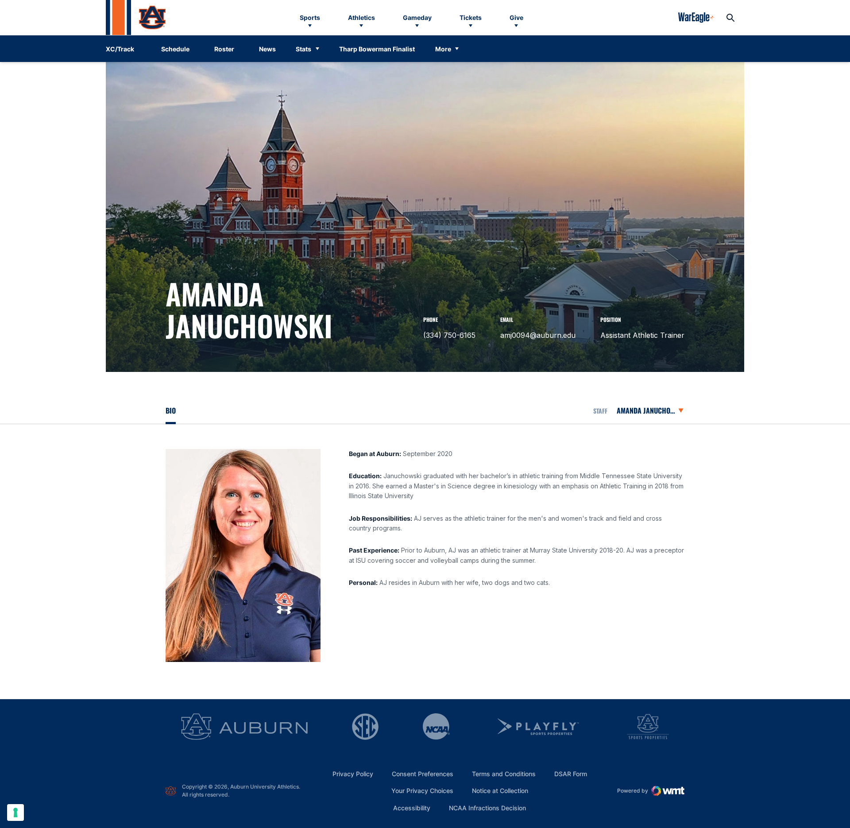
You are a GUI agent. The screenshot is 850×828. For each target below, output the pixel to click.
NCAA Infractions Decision (487, 808)
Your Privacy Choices (422, 790)
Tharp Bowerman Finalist (377, 49)
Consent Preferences (422, 774)
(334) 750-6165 (449, 335)
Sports (310, 17)
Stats (303, 49)
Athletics (361, 17)
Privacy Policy (352, 774)
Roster (224, 49)
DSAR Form (570, 774)
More (443, 49)
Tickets (471, 17)
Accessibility (411, 808)
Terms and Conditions (504, 774)
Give (516, 17)
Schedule (175, 49)
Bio (171, 410)
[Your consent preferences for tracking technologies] (15, 812)
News (267, 49)
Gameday (417, 17)
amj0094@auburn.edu (538, 335)
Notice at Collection (500, 790)
